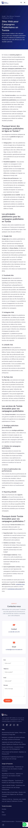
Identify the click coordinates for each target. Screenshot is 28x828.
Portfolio (4, 809)
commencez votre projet (15, 589)
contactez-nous (20, 584)
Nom (5, 660)
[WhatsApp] (24, 824)
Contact (4, 815)
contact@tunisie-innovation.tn (14, 649)
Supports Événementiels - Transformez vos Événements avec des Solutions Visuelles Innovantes (12, 769)
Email (5, 677)
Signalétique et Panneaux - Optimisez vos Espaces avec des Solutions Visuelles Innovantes (12, 775)
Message (6, 685)
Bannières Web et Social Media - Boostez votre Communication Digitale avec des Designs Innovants (14, 794)
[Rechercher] (21, 2)
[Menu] (24, 2)
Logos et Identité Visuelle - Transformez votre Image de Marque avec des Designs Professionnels (13, 787)
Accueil (3, 16)
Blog (3, 812)
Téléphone (6, 668)
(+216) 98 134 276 (14, 632)
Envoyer (8, 700)
